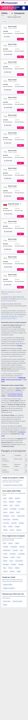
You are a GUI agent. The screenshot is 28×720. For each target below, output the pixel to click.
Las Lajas (15, 550)
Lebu (11, 505)
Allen (4, 543)
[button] (21, 204)
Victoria (12, 530)
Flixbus (5, 605)
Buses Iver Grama (17, 601)
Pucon (13, 516)
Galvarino (11, 501)
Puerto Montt (20, 516)
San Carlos (6, 523)
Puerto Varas (6, 519)
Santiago (19, 345)
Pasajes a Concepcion (9, 588)
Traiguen (17, 526)
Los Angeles (13, 509)
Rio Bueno (15, 519)
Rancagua (5, 564)
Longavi (5, 509)
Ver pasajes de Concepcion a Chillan (12, 485)
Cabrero (10, 543)
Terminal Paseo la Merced (15, 396)
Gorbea (19, 501)
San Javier (13, 523)
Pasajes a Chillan (7, 584)
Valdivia (5, 530)
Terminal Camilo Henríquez (14, 379)
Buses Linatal (6, 601)
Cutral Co (21, 546)
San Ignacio (21, 432)
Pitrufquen (6, 516)
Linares (17, 505)
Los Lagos (21, 509)
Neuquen (5, 557)
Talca (4, 526)
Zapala (18, 571)
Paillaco (12, 512)
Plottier (5, 561)
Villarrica (18, 530)
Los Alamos (13, 554)
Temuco (10, 526)
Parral (18, 512)
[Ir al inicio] (9, 2)
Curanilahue (13, 546)
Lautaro (5, 505)
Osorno (5, 512)
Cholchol (17, 498)
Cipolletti (5, 546)
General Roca (6, 550)
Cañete (11, 498)
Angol (4, 498)
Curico (5, 501)
